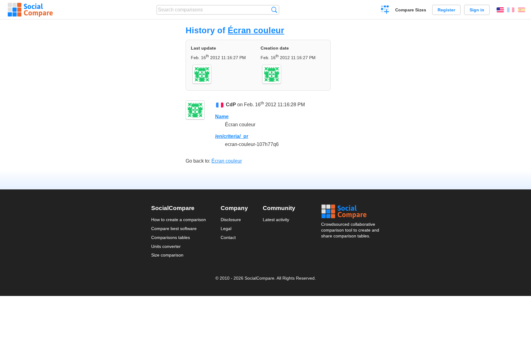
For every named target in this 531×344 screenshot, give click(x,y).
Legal (226, 228)
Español (521, 9)
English (500, 9)
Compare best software (174, 228)
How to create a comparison (178, 219)
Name (222, 116)
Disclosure (231, 219)
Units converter (166, 246)
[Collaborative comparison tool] (30, 10)
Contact (228, 237)
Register (446, 9)
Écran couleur (256, 30)
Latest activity (276, 219)
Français (510, 9)
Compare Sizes (410, 9)
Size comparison (167, 255)
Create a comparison (385, 10)
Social (350, 211)
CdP (231, 104)
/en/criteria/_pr (231, 136)
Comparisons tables (170, 237)
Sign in (477, 9)
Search (274, 10)
